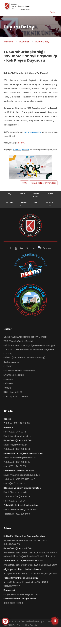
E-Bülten (49, 194)
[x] (27, 248)
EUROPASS (9, 379)
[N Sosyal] (44, 248)
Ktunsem (10, 202)
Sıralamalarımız (11, 361)
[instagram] (33, 248)
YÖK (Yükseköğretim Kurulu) (18, 341)
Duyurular (24, 41)
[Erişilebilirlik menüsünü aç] (5, 621)
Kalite (35, 202)
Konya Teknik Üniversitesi (43, 183)
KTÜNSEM (8, 383)
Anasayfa (8, 41)
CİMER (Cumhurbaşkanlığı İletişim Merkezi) (26, 336)
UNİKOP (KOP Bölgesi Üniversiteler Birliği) (24, 357)
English (53, 12)
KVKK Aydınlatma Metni (16, 396)
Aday (8, 194)
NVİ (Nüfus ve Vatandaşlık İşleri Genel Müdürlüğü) (29, 345)
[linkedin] (21, 248)
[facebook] (11, 248)
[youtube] (16, 248)
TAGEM (7, 387)
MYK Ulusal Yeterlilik (14, 374)
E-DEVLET (8, 366)
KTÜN (24, 183)
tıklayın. (21, 142)
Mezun (22, 194)
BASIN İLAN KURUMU (13, 392)
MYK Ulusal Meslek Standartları (19, 370)
